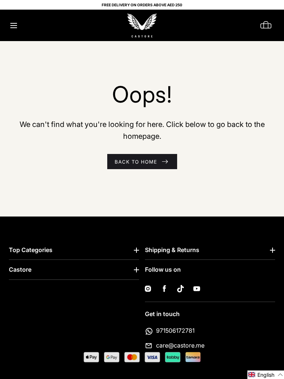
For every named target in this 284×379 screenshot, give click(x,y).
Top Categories (31, 250)
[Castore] (142, 25)
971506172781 (175, 330)
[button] (13, 25)
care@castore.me (180, 345)
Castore (20, 269)
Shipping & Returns (172, 250)
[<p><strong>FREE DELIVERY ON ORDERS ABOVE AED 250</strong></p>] (142, 5)
